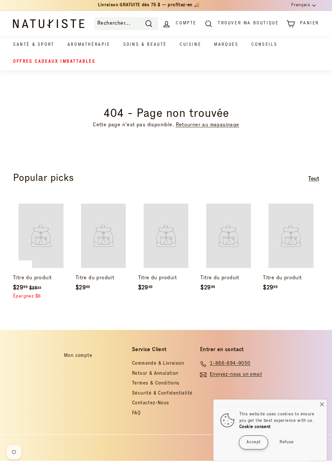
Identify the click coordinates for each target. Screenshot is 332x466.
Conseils (264, 45)
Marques (226, 45)
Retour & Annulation (155, 373)
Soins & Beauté (145, 45)
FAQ (136, 413)
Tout (313, 179)
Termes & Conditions (156, 383)
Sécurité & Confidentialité (162, 393)
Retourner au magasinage (207, 125)
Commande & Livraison (158, 363)
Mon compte (78, 355)
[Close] (322, 404)
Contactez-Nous (150, 403)
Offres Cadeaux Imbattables (54, 62)
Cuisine (190, 45)
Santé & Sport (33, 45)
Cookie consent (255, 427)
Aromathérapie (88, 45)
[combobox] (126, 23)
